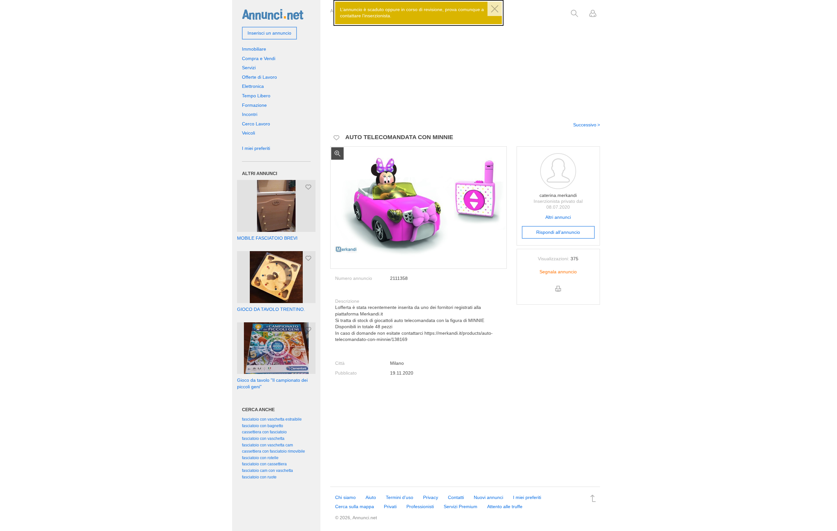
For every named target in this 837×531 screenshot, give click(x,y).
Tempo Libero (256, 95)
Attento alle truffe (504, 506)
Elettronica (253, 86)
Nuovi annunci (488, 497)
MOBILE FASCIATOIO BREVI (267, 238)
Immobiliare (254, 49)
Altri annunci (558, 217)
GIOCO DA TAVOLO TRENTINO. (271, 309)
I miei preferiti (256, 148)
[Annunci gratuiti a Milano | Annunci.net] (272, 14)
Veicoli (248, 133)
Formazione (254, 105)
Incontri (249, 114)
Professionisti (420, 506)
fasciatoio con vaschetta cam (267, 445)
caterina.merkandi (558, 195)
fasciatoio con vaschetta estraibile (272, 419)
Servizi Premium (460, 506)
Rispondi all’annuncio (558, 232)
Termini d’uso (399, 497)
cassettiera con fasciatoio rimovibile (273, 451)
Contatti (456, 497)
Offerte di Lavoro (259, 77)
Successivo (584, 124)
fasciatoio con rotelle (260, 458)
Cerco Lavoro (256, 123)
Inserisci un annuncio (269, 33)
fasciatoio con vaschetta (263, 438)
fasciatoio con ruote (259, 477)
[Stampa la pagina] (558, 294)
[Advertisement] (465, 66)
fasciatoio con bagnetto (262, 426)
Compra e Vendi (258, 58)
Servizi (249, 67)
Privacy (430, 497)
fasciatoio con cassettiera (264, 464)
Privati (390, 506)
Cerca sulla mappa (354, 506)
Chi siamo (345, 497)
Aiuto (371, 497)
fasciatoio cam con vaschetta (267, 470)
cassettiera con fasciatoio (264, 432)
